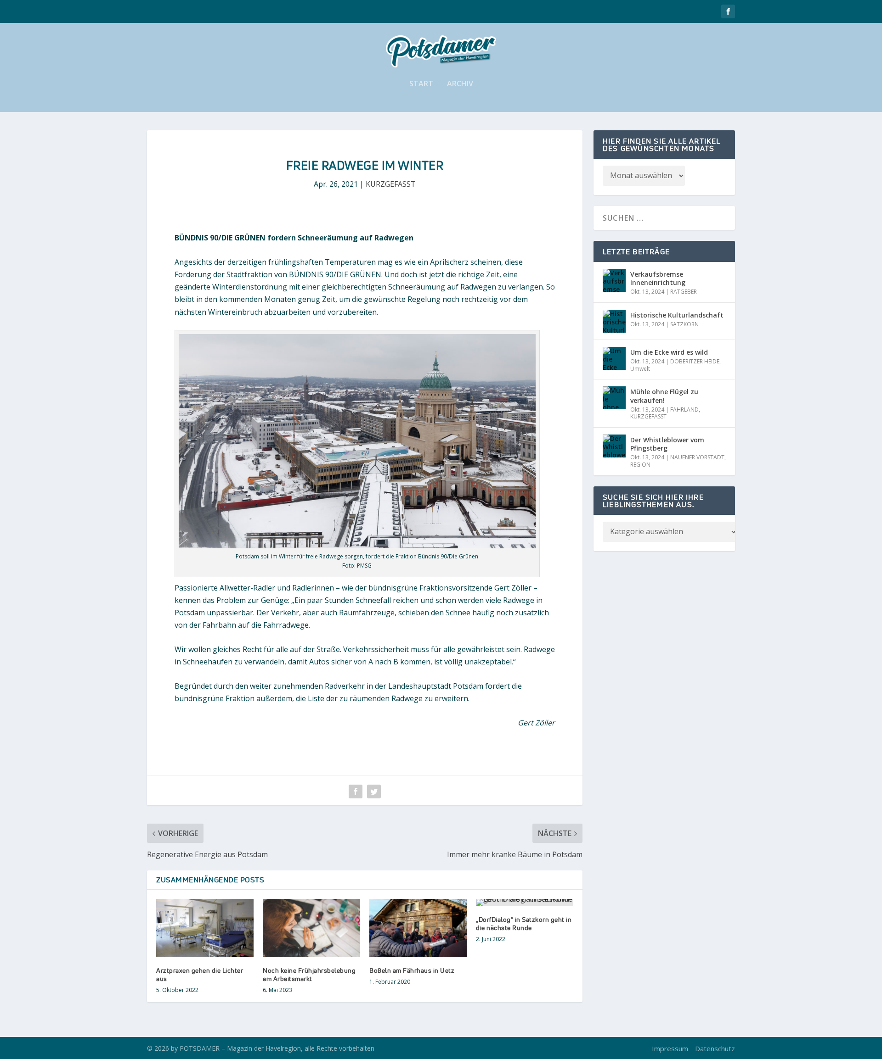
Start (421, 84)
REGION (640, 464)
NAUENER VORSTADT (697, 457)
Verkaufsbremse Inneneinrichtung (657, 278)
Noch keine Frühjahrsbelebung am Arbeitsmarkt (309, 974)
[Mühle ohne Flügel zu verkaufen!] (614, 397)
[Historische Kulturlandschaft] (614, 321)
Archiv (460, 84)
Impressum (670, 1048)
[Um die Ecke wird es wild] (614, 358)
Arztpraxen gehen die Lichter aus (199, 974)
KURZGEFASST (391, 184)
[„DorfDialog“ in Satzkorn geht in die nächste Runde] (524, 902)
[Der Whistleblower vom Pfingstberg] (614, 446)
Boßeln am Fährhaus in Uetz (411, 970)
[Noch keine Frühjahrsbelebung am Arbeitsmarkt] (311, 928)
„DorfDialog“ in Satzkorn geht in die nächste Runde (523, 923)
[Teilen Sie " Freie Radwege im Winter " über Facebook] (355, 791)
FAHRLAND (684, 409)
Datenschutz (715, 1048)
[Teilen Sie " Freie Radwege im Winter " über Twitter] (374, 791)
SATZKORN (684, 324)
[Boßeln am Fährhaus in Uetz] (418, 928)
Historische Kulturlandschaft (677, 315)
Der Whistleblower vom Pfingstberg (667, 443)
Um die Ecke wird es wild (669, 352)
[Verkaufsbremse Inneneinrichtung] (614, 280)
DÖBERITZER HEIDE (694, 361)
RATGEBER (683, 291)
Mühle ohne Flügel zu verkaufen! (664, 395)
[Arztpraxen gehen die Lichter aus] (205, 928)
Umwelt (640, 369)
